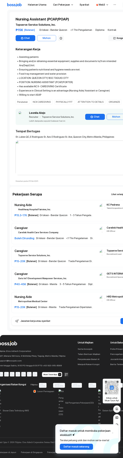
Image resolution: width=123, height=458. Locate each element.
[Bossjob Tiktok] (29, 374)
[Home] (14, 5)
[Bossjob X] (23, 374)
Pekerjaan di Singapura (31, 452)
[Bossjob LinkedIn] (6, 374)
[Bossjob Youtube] (18, 374)
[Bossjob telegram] (35, 374)
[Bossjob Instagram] (12, 374)
